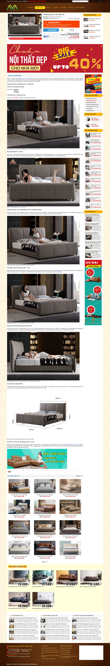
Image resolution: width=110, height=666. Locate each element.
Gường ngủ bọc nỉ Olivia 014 (45, 556)
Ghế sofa (30, 7)
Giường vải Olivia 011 (94, 24)
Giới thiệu (15, 1)
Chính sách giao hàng (65, 652)
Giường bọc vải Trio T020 (70, 515)
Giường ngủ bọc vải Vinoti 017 (70, 536)
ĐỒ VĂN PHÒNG (79, 7)
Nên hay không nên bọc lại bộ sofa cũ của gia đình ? (85, 618)
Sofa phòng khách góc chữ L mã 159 (17, 608)
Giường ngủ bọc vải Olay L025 (19, 494)
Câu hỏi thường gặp (65, 650)
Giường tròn (89, 108)
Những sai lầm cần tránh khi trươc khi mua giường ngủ (92, 224)
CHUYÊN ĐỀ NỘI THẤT (17, 615)
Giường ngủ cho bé (91, 102)
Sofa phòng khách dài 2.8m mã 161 (96, 173)
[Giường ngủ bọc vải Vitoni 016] (25, 36)
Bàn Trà (48, 7)
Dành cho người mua (66, 646)
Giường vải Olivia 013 (94, 36)
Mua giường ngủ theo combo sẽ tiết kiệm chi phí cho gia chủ (93, 242)
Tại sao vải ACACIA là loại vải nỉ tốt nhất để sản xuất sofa (55, 629)
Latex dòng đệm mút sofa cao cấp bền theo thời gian (54, 624)
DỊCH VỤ (70, 7)
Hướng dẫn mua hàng (71, 30)
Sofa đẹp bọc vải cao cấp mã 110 (96, 134)
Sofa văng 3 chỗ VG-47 (37, 586)
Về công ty (44, 646)
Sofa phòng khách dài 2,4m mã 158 (40, 608)
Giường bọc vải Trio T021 (44, 515)
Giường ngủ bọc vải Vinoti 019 (19, 536)
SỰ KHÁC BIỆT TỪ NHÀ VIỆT (50, 615)
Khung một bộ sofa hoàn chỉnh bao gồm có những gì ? (23, 629)
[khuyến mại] (93, 324)
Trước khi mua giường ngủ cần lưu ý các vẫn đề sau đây (93, 251)
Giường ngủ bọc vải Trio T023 (70, 494)
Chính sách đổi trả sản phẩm (48, 658)
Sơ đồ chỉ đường (75, 18)
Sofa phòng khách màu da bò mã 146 (65, 586)
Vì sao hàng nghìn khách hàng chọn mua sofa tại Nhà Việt (68, 657)
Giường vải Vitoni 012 (94, 30)
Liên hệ (20, 1)
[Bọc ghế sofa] (37, 468)
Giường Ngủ (39, 7)
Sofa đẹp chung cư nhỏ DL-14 (95, 198)
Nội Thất (63, 7)
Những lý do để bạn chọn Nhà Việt (49, 650)
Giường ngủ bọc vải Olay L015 (19, 556)
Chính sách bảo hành (65, 654)
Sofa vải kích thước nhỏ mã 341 (95, 185)
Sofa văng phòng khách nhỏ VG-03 (95, 140)
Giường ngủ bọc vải (91, 100)
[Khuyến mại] (93, 92)
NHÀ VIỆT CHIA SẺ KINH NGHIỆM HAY (84, 615)
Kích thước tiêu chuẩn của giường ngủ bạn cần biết (91, 233)
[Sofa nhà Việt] (17, 7)
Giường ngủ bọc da (91, 98)
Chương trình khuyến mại (66, 648)
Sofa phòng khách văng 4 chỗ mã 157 (17, 586)
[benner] (55, 72)
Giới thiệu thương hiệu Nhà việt (48, 648)
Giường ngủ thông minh (92, 104)
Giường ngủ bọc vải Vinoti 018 (45, 536)
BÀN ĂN (55, 7)
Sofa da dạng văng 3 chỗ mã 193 (88, 586)
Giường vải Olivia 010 (94, 18)
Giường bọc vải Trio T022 (19, 515)
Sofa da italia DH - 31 (96, 159)
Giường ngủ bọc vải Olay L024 (44, 494)
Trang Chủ (9, 1)
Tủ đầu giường (90, 110)
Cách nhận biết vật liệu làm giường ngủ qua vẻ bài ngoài (92, 215)
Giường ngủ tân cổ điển (92, 106)
